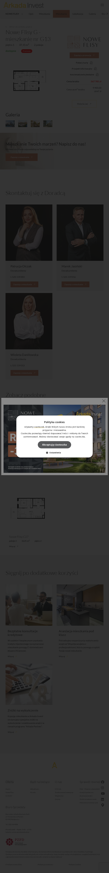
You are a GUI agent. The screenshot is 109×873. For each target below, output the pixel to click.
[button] (54, 452)
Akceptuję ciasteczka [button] (54, 444)
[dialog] (54, 437)
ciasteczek (39, 426)
